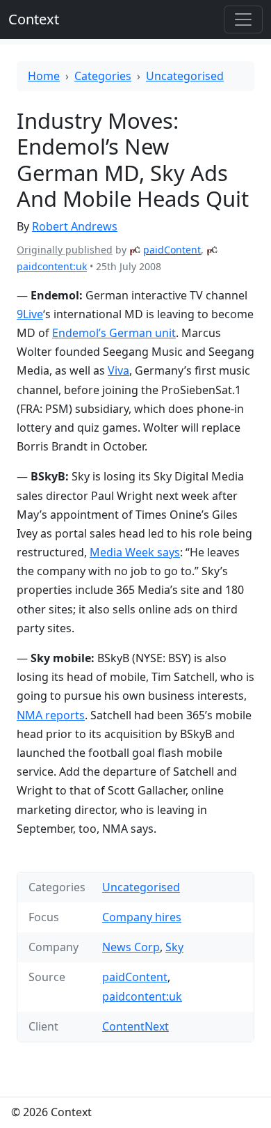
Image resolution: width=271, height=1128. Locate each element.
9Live (30, 314)
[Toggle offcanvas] (243, 19)
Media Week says (135, 552)
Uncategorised (185, 76)
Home (44, 76)
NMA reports (51, 715)
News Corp (131, 947)
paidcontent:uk (52, 266)
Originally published (65, 249)
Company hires (141, 917)
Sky (174, 947)
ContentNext (135, 1026)
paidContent (172, 249)
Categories (102, 76)
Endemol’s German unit (114, 332)
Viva (118, 370)
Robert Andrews (74, 226)
